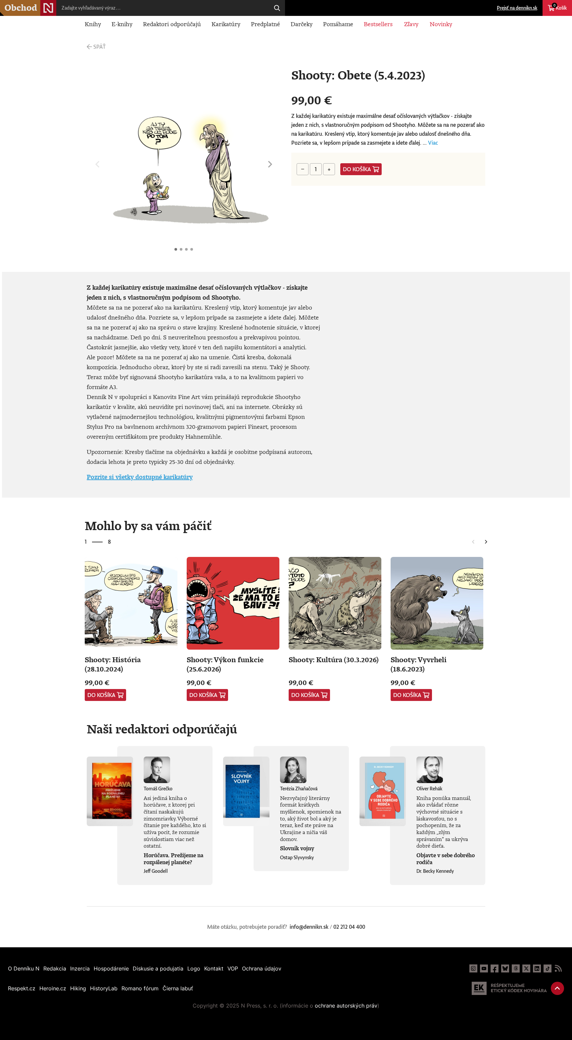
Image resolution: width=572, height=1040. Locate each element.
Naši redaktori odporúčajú (162, 729)
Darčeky (301, 24)
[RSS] (558, 968)
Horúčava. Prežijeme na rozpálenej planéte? (173, 859)
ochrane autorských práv (346, 1005)
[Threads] (515, 968)
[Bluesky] (505, 968)
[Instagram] (473, 968)
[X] (526, 968)
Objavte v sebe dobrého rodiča (445, 859)
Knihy (93, 24)
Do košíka (357, 169)
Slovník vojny (297, 848)
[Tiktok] (547, 968)
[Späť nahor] (557, 988)
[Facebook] (494, 968)
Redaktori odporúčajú (172, 24)
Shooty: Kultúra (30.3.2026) (334, 659)
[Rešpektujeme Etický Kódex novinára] (509, 988)
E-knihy (122, 24)
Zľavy (411, 24)
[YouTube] (484, 968)
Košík (560, 7)
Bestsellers (378, 24)
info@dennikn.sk (309, 926)
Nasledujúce (270, 164)
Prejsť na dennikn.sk (517, 8)
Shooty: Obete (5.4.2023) (175, 249)
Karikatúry (226, 24)
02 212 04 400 (349, 926)
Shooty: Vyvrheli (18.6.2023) (419, 664)
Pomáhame (338, 24)
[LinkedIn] (537, 968)
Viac (433, 142)
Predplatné (265, 24)
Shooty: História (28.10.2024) (113, 664)
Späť (99, 46)
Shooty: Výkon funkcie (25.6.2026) (225, 664)
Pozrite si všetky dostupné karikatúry (140, 477)
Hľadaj (277, 8)
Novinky (441, 24)
